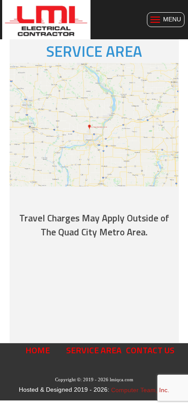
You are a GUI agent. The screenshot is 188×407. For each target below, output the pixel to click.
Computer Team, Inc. (140, 389)
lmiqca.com (121, 379)
